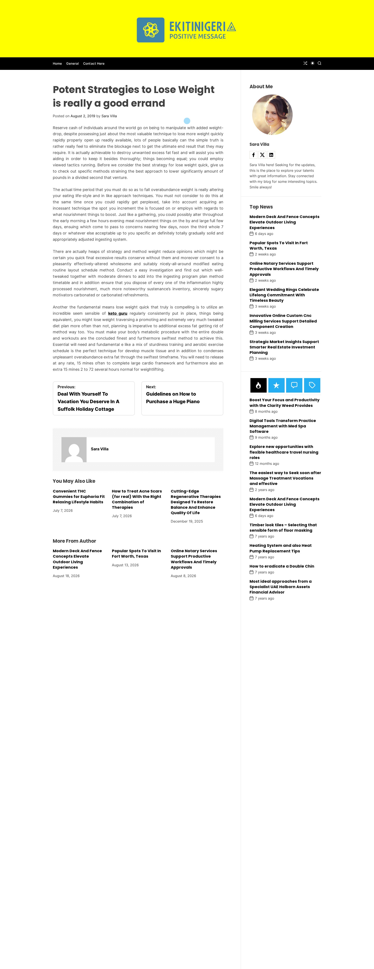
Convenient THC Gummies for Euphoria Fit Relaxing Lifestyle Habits (79, 496)
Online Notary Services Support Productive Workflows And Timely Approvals (194, 559)
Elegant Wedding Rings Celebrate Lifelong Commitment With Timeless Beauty (284, 295)
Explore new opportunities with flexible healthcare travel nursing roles (284, 452)
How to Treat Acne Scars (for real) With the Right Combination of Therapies (137, 499)
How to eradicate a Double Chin (282, 566)
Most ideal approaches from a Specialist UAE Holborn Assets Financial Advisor (281, 587)
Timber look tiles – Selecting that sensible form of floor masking (283, 527)
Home (57, 63)
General (72, 63)
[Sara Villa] (74, 449)
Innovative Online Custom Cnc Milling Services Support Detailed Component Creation (283, 321)
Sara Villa (109, 116)
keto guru (117, 313)
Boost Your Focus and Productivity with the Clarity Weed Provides (284, 402)
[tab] (258, 385)
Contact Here (94, 63)
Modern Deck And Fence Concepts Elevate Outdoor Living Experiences (77, 559)
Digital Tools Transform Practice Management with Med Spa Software (283, 426)
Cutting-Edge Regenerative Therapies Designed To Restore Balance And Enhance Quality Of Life (196, 502)
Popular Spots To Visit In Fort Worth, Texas (136, 553)
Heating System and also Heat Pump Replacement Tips (281, 548)
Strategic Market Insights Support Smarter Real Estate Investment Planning (284, 347)
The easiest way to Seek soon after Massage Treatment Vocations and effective (285, 478)
